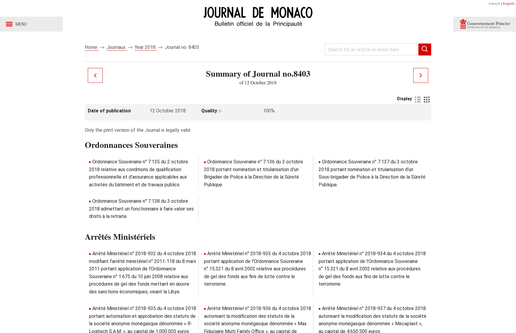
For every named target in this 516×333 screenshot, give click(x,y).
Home (92, 47)
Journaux (117, 47)
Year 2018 (146, 47)
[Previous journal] (95, 75)
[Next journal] (420, 75)
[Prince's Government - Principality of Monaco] (484, 24)
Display (404, 98)
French (494, 4)
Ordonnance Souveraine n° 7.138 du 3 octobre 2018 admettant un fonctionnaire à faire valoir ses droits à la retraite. (141, 208)
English (509, 4)
